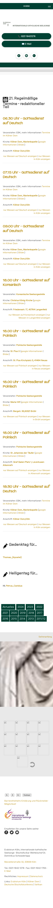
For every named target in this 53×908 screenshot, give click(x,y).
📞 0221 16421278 (26, 36)
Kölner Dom (33, 881)
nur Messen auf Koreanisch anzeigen (27, 314)
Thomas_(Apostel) (12, 557)
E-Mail (7, 871)
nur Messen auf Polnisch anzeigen (20, 365)
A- (7, 795)
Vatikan (38, 884)
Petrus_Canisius (14, 585)
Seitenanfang (45, 636)
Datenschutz (36, 876)
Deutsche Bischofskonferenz (18, 884)
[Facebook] (19, 56)
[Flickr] (34, 56)
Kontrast (27, 795)
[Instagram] (26, 56)
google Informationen (31, 351)
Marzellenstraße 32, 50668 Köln (20, 862)
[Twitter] (12, 833)
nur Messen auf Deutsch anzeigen (20, 156)
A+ (18, 795)
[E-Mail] (17, 833)
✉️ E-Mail (26, 44)
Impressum (22, 876)
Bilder (21, 144)
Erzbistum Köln (18, 881)
